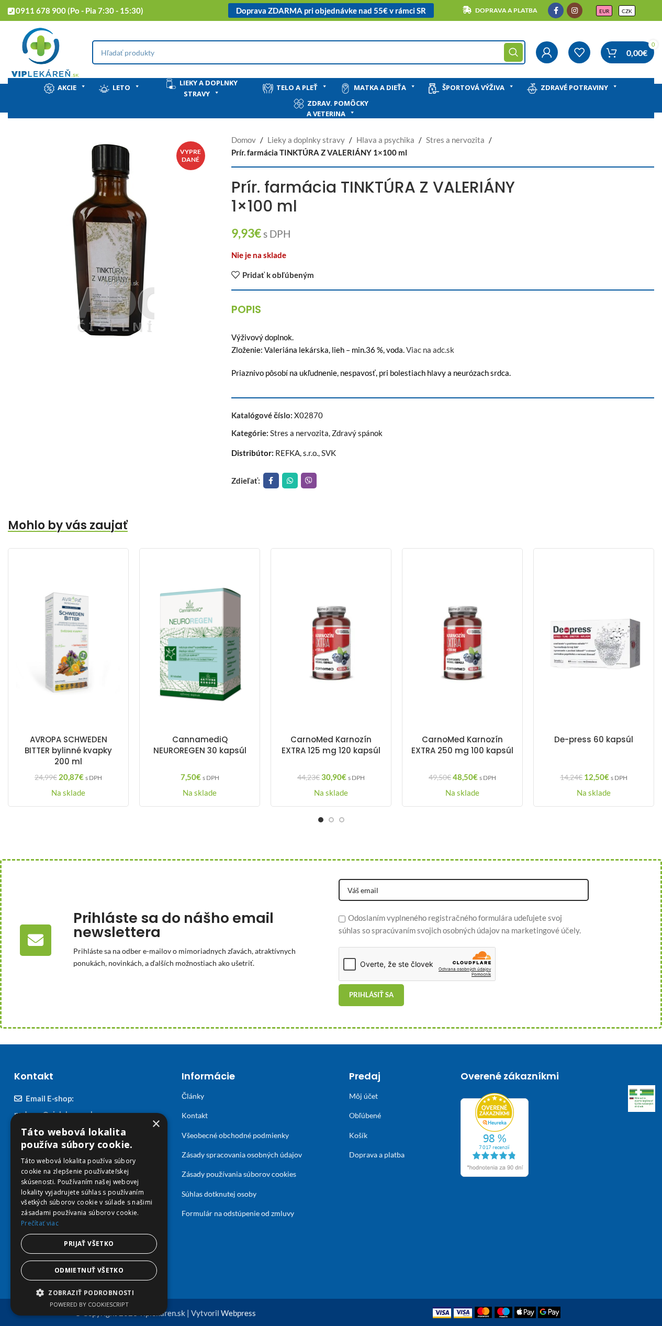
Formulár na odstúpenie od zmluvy (238, 1213)
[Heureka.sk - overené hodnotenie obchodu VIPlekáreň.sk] (495, 1134)
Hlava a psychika (385, 139)
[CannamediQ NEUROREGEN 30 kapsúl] (200, 642)
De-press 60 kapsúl (593, 739)
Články (193, 1095)
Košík (358, 1135)
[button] (89, 1292)
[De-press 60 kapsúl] (594, 642)
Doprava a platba (377, 1154)
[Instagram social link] (574, 10)
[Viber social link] (309, 480)
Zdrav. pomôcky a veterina (337, 108)
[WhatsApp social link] (290, 480)
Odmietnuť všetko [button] (89, 1270)
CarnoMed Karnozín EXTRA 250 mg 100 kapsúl (462, 745)
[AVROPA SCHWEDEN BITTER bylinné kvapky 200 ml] (68, 642)
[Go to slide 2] (331, 819)
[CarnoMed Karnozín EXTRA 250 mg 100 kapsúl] (462, 642)
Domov (243, 139)
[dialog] (88, 1214)
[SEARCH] (513, 52)
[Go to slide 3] (341, 819)
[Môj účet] (547, 52)
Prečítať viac (40, 1223)
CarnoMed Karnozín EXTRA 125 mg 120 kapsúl (331, 745)
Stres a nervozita (455, 139)
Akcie (67, 87)
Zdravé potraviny (574, 87)
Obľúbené (365, 1115)
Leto (121, 87)
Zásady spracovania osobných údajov (242, 1154)
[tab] (246, 309)
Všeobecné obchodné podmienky (235, 1135)
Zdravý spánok (357, 433)
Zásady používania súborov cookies (239, 1173)
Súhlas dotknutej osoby (219, 1193)
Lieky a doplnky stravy (208, 88)
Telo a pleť (297, 87)
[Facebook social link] (556, 10)
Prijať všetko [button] (89, 1243)
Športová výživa (473, 87)
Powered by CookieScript (89, 1304)
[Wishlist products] (579, 52)
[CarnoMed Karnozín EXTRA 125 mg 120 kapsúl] (331, 642)
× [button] (156, 1124)
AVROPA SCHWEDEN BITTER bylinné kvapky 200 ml (68, 750)
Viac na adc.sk (430, 349)
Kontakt (195, 1115)
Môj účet (363, 1095)
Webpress (238, 1313)
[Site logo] (45, 51)
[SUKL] (641, 1098)
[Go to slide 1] (320, 819)
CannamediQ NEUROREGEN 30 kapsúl (199, 745)
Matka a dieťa (380, 87)
